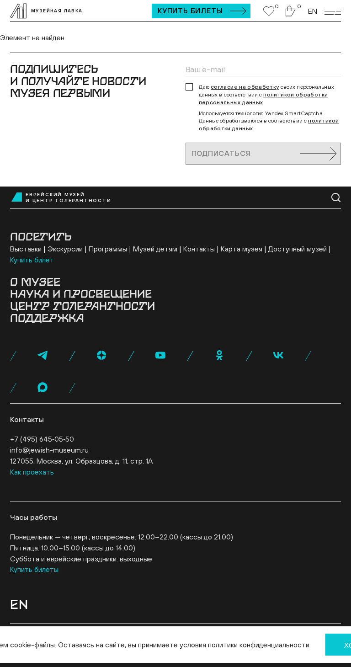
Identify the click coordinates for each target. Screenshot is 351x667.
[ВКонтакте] (278, 355)
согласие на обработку (245, 87)
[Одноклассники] (219, 355)
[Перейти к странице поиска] (336, 198)
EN (312, 11)
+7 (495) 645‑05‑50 (42, 439)
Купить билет (32, 260)
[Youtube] (160, 355)
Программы (108, 249)
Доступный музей (297, 249)
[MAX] (42, 387)
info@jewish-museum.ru (49, 450)
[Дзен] (101, 355)
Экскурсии (65, 249)
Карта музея (241, 249)
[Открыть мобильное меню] (332, 11)
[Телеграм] (42, 355)
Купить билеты (190, 10)
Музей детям (155, 249)
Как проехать (32, 472)
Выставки (26, 249)
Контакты (199, 249)
